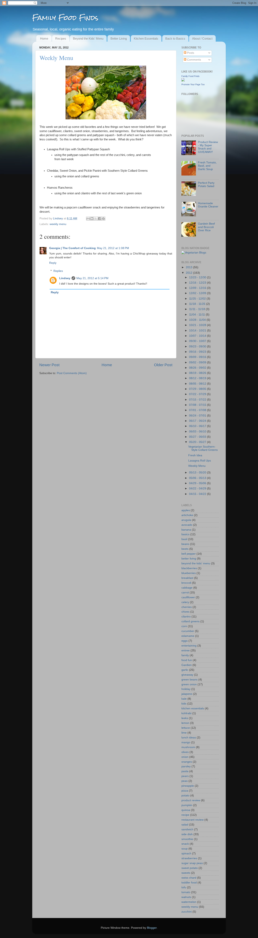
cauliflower (188, 597)
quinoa (185, 810)
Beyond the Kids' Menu (88, 38)
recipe (185, 814)
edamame (187, 635)
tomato (185, 892)
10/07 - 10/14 (198, 335)
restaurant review (192, 819)
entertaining (189, 645)
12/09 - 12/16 (198, 287)
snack (185, 843)
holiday (185, 689)
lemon (185, 723)
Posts (190, 52)
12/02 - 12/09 (198, 293)
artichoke (187, 515)
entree (185, 650)
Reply (52, 262)
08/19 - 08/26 (198, 372)
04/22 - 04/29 (198, 488)
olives (185, 752)
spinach (186, 853)
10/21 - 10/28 (198, 325)
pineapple (187, 785)
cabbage (186, 587)
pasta (184, 771)
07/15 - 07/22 (198, 399)
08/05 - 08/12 (198, 383)
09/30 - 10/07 (198, 341)
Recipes (60, 38)
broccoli (186, 582)
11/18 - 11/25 (197, 303)
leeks (184, 718)
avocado (186, 524)
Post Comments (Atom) (72, 373)
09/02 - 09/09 (198, 362)
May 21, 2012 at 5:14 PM (92, 278)
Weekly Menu (197, 465)
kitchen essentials (192, 708)
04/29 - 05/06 (198, 483)
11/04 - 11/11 (197, 314)
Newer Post (49, 365)
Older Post (163, 365)
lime (184, 732)
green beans (189, 679)
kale (184, 698)
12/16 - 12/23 (198, 282)
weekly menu (58, 224)
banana (186, 529)
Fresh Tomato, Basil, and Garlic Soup (207, 165)
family (185, 655)
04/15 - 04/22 (198, 493)
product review (190, 800)
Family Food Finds (65, 18)
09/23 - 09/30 (198, 346)
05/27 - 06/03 (198, 436)
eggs (184, 640)
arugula (186, 520)
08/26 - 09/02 (198, 367)
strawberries (189, 858)
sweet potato (189, 868)
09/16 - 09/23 (198, 351)
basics (185, 534)
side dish (187, 834)
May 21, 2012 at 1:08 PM (113, 248)
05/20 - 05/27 (198, 442)
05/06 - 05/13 (198, 478)
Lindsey (58, 218)
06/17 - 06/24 (198, 420)
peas (184, 780)
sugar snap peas (192, 863)
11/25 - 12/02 (198, 298)
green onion (189, 684)
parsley (186, 766)
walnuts (186, 897)
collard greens (190, 621)
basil (184, 539)
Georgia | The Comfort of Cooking (72, 248)
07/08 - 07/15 (198, 404)
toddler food (189, 882)
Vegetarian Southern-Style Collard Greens (203, 448)
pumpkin (186, 805)
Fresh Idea (195, 455)
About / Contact (202, 38)
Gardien (186, 665)
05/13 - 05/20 (198, 472)
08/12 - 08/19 (198, 378)
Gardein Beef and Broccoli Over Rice (206, 227)
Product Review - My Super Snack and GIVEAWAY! (208, 147)
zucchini (186, 911)
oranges (186, 761)
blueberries (188, 573)
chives (185, 611)
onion (184, 756)
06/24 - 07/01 (198, 415)
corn (184, 626)
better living (188, 558)
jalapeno (186, 693)
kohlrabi (186, 713)
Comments (193, 59)
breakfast (187, 577)
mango (185, 742)
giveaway (187, 674)
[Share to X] (96, 219)
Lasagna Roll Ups (199, 460)
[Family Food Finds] (183, 80)
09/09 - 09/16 (198, 357)
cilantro (186, 616)
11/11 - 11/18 (197, 309)
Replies (58, 270)
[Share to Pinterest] (103, 219)
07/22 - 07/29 (198, 394)
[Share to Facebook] (100, 219)
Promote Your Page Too (193, 84)
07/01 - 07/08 (198, 410)
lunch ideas (188, 737)
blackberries (189, 568)
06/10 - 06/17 (198, 426)
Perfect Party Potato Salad (206, 184)
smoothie (187, 839)
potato (185, 795)
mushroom (188, 747)
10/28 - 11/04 (198, 319)
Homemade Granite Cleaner (208, 205)
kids (183, 703)
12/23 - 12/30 (198, 277)
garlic (184, 669)
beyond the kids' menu (195, 563)
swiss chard (188, 877)
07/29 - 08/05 (198, 388)
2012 (189, 272)
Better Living (118, 38)
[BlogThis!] (92, 219)
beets (184, 548)
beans (185, 544)
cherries (186, 607)
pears (185, 776)
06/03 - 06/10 (198, 431)
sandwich (187, 829)
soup (184, 848)
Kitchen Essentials (146, 38)
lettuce (185, 727)
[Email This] (88, 219)
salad (184, 824)
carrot (185, 592)
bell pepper (188, 553)
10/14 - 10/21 (198, 330)
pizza (184, 790)
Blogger (152, 927)
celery (185, 602)
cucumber (187, 631)
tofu (183, 887)
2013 (189, 267)
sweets (185, 872)
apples (185, 510)
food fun (186, 660)
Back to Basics (175, 38)
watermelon (188, 901)
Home (44, 38)
